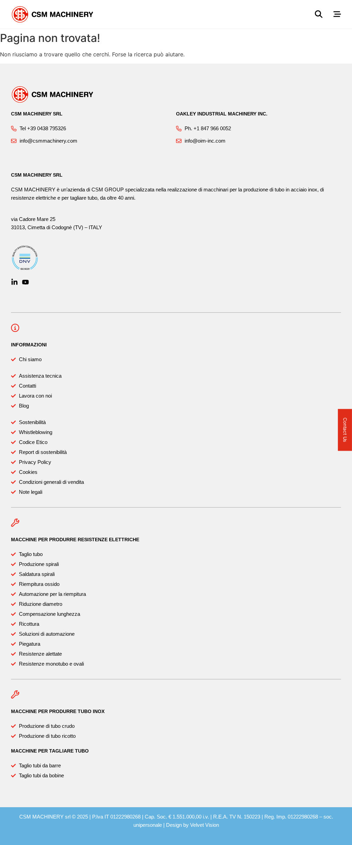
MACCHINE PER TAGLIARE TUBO (50, 751)
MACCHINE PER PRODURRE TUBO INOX (57, 711)
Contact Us (345, 430)
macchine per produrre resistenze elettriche (75, 539)
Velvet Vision (204, 825)
